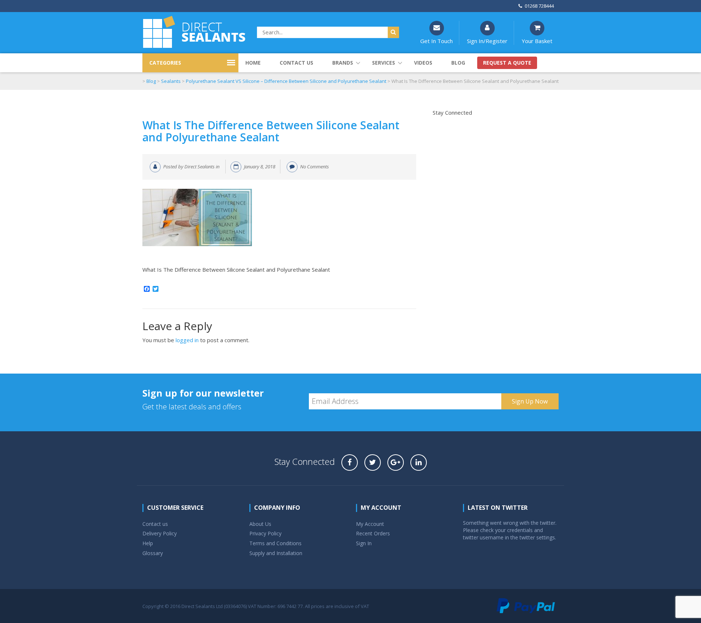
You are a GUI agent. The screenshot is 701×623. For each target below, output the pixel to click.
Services (383, 62)
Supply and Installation (275, 553)
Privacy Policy (265, 533)
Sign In (364, 543)
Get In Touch (436, 41)
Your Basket (537, 41)
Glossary (152, 553)
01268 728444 (539, 6)
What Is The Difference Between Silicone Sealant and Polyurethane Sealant (270, 131)
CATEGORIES (165, 62)
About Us (260, 523)
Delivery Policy (159, 533)
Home (253, 62)
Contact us (296, 62)
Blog (458, 62)
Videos (423, 62)
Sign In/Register (487, 41)
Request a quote (507, 62)
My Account (370, 523)
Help (147, 543)
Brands (342, 62)
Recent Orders (373, 533)
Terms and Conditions (275, 543)
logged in (187, 340)
